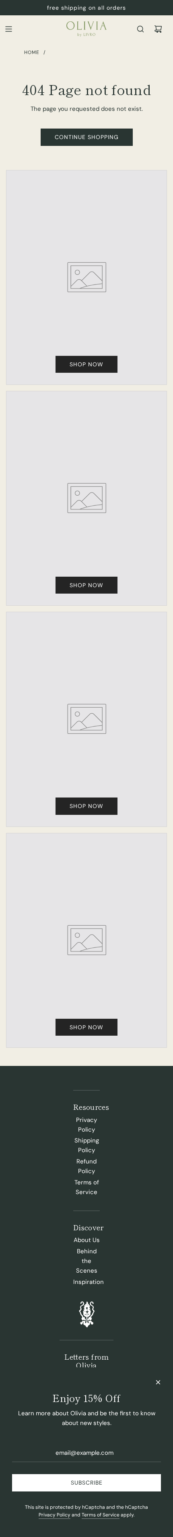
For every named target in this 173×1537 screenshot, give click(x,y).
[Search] (140, 29)
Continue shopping (87, 137)
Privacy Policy (54, 1515)
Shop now (86, 364)
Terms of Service (100, 1515)
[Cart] (158, 29)
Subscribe (87, 1482)
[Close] (158, 1382)
